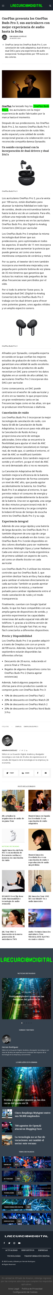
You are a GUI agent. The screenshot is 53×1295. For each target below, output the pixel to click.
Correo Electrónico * (18, 639)
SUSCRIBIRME (18, 685)
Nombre (12, 649)
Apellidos (13, 659)
